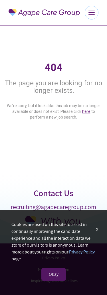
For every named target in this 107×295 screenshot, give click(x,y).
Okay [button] (53, 274)
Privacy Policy (82, 252)
